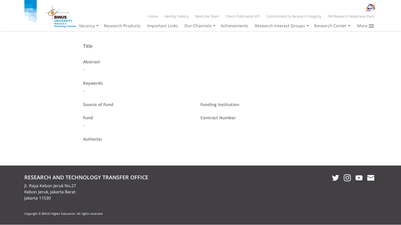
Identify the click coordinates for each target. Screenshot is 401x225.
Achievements (234, 25)
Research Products (122, 25)
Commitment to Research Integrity (293, 16)
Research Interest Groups (280, 25)
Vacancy (87, 25)
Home (153, 16)
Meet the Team (207, 16)
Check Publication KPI (243, 16)
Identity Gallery (176, 16)
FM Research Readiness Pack (351, 16)
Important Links (162, 25)
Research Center (330, 25)
